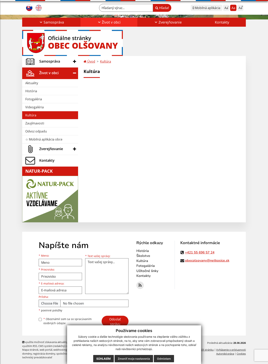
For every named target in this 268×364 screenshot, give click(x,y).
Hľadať (163, 8)
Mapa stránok (30, 349)
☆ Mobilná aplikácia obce (43, 139)
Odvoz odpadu (36, 131)
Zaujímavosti (34, 123)
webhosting (60, 349)
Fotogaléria (33, 99)
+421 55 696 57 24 (199, 252)
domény (27, 353)
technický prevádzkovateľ (37, 357)
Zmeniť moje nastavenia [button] (134, 358)
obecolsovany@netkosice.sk (207, 260)
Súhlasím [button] (103, 358)
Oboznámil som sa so (67, 321)
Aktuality (31, 83)
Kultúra (30, 115)
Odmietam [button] (164, 358)
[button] (51, 22)
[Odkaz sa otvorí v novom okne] (140, 285)
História (31, 91)
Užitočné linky (147, 271)
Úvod (91, 61)
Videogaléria (34, 107)
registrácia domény (44, 353)
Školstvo (143, 256)
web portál (46, 349)
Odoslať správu (115, 321)
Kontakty (222, 22)
